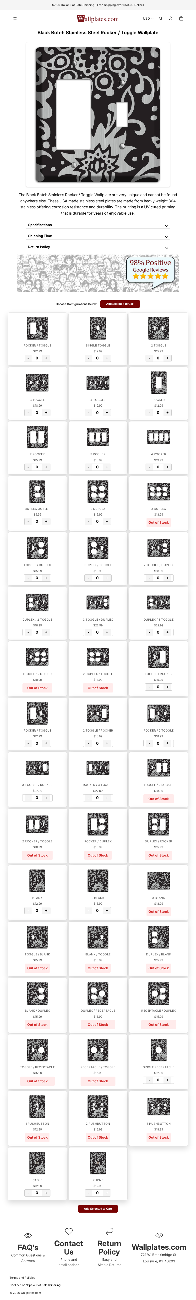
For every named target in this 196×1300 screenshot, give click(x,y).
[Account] (170, 18)
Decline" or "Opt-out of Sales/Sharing (35, 1285)
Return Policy (39, 247)
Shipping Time (40, 236)
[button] (37, 328)
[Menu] (15, 18)
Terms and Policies (22, 1277)
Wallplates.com (31, 1292)
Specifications (40, 225)
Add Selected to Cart (120, 304)
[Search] (160, 18)
